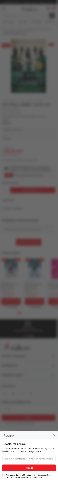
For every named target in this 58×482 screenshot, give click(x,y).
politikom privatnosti (33, 477)
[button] (54, 435)
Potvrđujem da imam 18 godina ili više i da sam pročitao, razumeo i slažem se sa (29, 476)
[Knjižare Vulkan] (8, 434)
